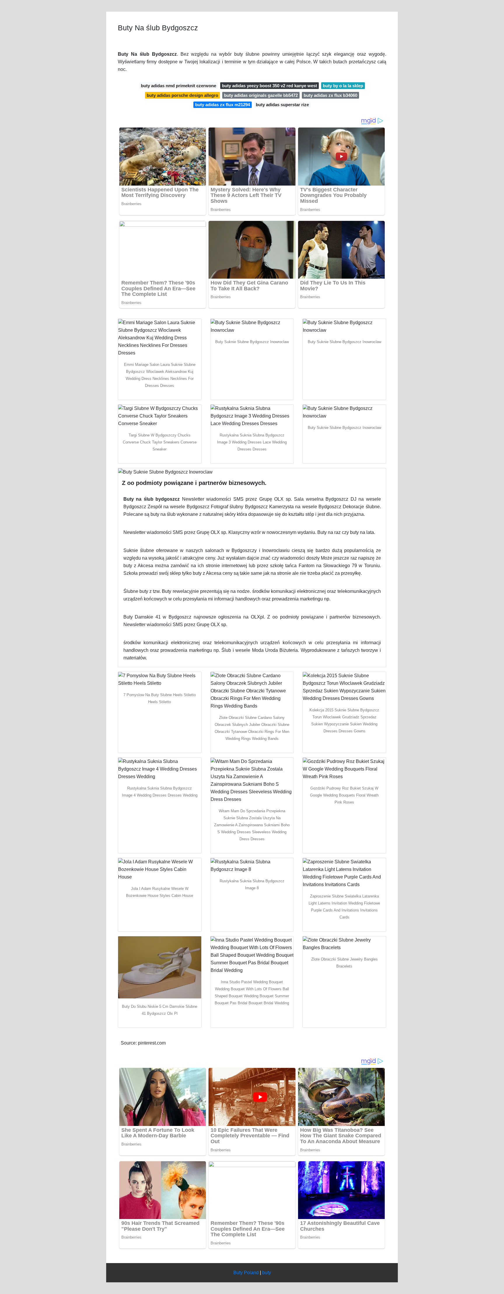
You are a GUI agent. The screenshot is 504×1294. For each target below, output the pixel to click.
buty (266, 1272)
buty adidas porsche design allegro (182, 95)
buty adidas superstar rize (282, 104)
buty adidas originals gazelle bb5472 (261, 95)
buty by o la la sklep (343, 85)
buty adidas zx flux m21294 (222, 104)
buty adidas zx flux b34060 (330, 95)
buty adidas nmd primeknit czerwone (178, 85)
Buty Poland (246, 1272)
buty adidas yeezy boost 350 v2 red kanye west (269, 85)
